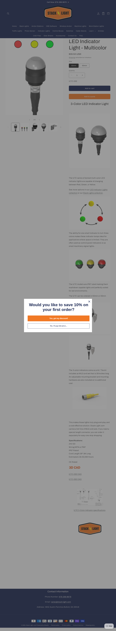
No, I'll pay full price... (58, 326)
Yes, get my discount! (58, 318)
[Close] (89, 301)
